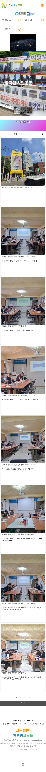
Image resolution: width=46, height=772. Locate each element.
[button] (3, 84)
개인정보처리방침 (28, 720)
